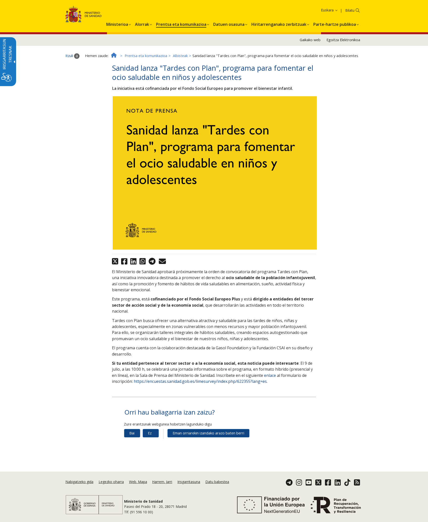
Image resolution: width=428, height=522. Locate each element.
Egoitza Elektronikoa (343, 39)
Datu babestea (217, 481)
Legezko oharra (111, 481)
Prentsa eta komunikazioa (146, 55)
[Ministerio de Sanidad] (83, 15)
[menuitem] (117, 23)
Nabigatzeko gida (79, 481)
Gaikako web (310, 39)
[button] (321, 10)
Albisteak (180, 55)
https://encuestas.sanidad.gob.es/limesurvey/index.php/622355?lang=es (200, 381)
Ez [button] (150, 433)
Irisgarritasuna (188, 481)
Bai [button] (131, 433)
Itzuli (69, 55)
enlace (270, 375)
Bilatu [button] (349, 10)
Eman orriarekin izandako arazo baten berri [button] (208, 433)
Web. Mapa (138, 481)
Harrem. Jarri (162, 481)
